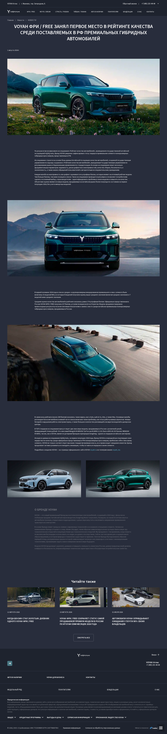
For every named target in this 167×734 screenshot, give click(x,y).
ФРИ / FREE (31, 12)
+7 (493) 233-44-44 (153, 665)
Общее (10, 717)
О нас (139, 12)
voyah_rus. (117, 450)
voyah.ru (93, 450)
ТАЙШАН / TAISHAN (80, 12)
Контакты (150, 12)
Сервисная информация (78, 717)
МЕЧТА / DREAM (45, 12)
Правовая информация (71, 728)
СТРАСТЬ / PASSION (62, 12)
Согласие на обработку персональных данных (102, 728)
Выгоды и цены (54, 717)
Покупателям (113, 12)
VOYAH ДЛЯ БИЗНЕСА (55, 677)
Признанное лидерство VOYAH (110, 717)
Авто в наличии (97, 12)
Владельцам (128, 12)
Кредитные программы (30, 717)
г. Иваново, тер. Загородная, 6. (33, 3)
